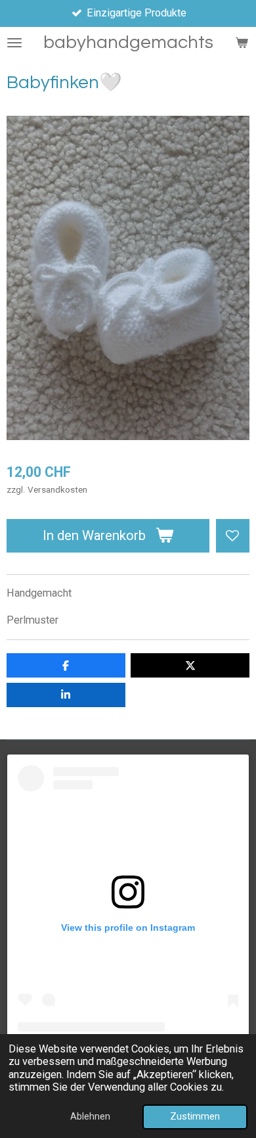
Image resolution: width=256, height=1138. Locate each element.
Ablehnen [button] (90, 1116)
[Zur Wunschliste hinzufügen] (232, 536)
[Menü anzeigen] (14, 43)
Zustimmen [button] (195, 1116)
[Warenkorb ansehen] (241, 43)
